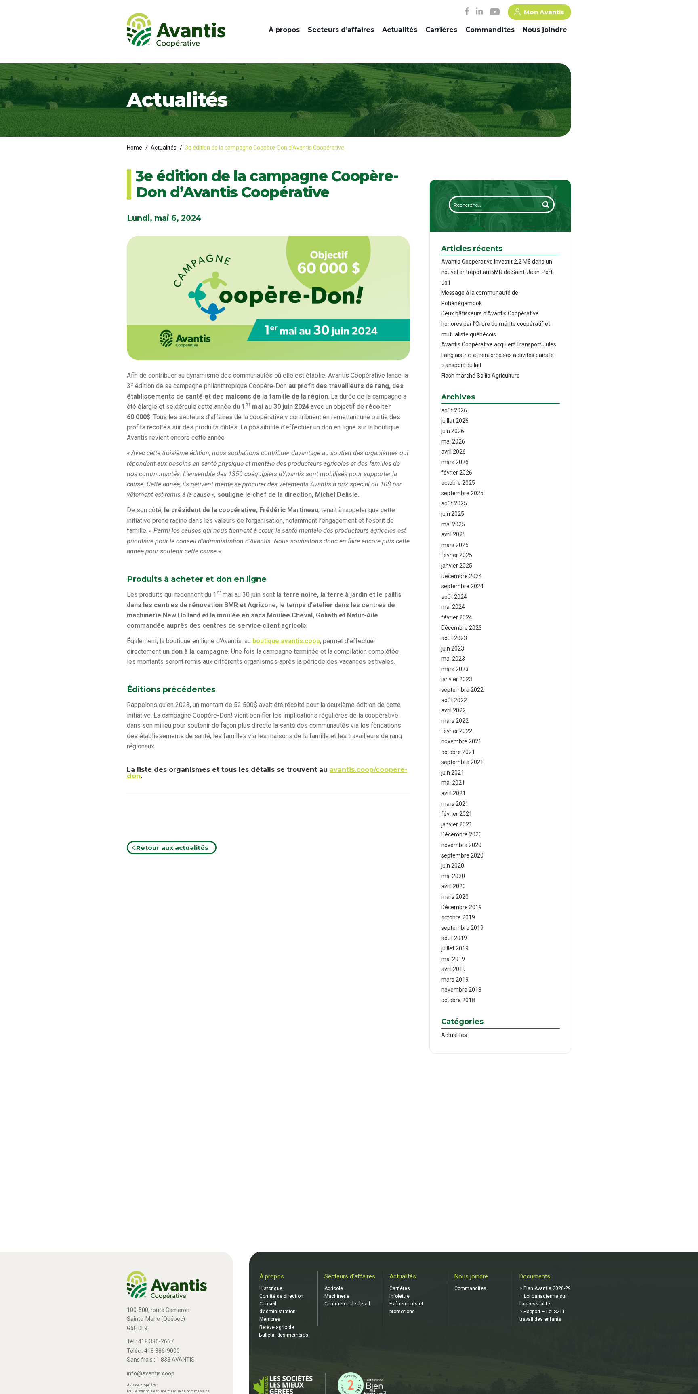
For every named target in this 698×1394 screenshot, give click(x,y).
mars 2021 (455, 803)
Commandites (490, 30)
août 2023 (454, 638)
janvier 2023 (456, 679)
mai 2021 (453, 782)
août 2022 (454, 700)
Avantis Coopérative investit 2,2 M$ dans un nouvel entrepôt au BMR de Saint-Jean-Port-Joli (498, 271)
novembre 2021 (461, 741)
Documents (534, 1276)
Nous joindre (545, 30)
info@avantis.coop (150, 1373)
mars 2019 (455, 979)
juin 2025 (452, 514)
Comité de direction (281, 1296)
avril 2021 (453, 793)
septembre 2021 (462, 762)
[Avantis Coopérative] (176, 31)
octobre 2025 (458, 482)
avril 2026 (453, 451)
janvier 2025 (456, 565)
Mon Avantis (544, 12)
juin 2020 (452, 865)
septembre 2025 (462, 493)
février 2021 (456, 814)
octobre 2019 (458, 917)
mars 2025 (455, 545)
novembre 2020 (461, 845)
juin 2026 (452, 431)
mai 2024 (453, 607)
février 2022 (456, 731)
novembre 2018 (461, 989)
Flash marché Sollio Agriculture (480, 375)
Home (134, 147)
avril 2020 (453, 886)
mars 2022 (455, 721)
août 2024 (454, 597)
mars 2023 (455, 669)
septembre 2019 (462, 928)
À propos (284, 30)
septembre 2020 (462, 855)
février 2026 (456, 472)
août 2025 (454, 503)
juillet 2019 (455, 948)
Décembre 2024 (461, 576)
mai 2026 (453, 441)
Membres (269, 1319)
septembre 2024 (462, 586)
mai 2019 (453, 959)
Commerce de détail (347, 1304)
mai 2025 (453, 524)
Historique (270, 1288)
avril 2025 (453, 534)
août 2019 (454, 938)
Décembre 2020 (461, 834)
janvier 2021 (456, 824)
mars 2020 (455, 896)
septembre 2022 (462, 689)
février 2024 (456, 617)
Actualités (399, 30)
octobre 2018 (458, 1000)
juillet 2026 (455, 421)
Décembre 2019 (461, 907)
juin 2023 (452, 648)
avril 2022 (453, 710)
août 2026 (454, 410)
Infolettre (399, 1296)
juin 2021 (452, 772)
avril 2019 (453, 969)
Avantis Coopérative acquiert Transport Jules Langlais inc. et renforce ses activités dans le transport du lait (498, 354)
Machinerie (336, 1296)
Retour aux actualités (171, 847)
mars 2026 (455, 462)
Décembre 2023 (461, 628)
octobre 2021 (458, 752)
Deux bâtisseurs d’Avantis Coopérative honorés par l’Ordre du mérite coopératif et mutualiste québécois (495, 323)
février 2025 (456, 555)
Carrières (441, 30)
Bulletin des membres (283, 1335)
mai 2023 (453, 658)
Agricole (333, 1288)
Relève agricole (276, 1327)
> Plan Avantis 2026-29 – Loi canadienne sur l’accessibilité (545, 1296)
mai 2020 (453, 876)
